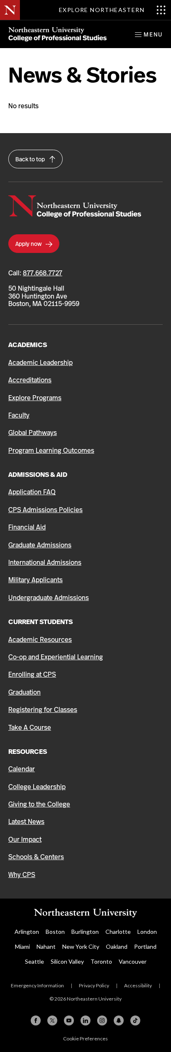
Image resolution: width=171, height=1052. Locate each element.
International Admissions (44, 562)
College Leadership (37, 787)
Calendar (21, 769)
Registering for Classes (42, 709)
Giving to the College (39, 804)
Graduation (24, 692)
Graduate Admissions (39, 545)
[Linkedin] (85, 1020)
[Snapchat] (119, 1020)
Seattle (34, 961)
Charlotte (118, 931)
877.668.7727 (42, 273)
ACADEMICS (27, 345)
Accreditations (29, 380)
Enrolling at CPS (32, 674)
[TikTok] (135, 1020)
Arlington (27, 931)
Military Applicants (35, 580)
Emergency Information (37, 985)
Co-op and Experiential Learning (55, 657)
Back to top (30, 159)
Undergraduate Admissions (48, 598)
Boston (55, 931)
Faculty (18, 415)
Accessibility (138, 985)
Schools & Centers (36, 857)
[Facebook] (36, 1020)
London (147, 931)
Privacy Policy (94, 985)
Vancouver (133, 961)
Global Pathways (32, 432)
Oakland (116, 946)
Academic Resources (40, 639)
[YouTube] (69, 1020)
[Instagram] (102, 1020)
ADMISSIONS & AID (37, 474)
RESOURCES (27, 751)
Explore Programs (34, 398)
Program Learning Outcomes (51, 450)
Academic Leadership (40, 362)
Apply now (29, 244)
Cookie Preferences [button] (85, 1038)
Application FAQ (32, 492)
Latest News (26, 821)
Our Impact (25, 839)
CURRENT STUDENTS (40, 622)
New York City (80, 946)
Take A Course (29, 727)
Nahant (46, 946)
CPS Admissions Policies (45, 510)
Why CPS (21, 875)
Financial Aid (27, 527)
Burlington (85, 931)
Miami (22, 946)
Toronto (101, 961)
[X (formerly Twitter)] (52, 1020)
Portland (145, 946)
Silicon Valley (67, 961)
